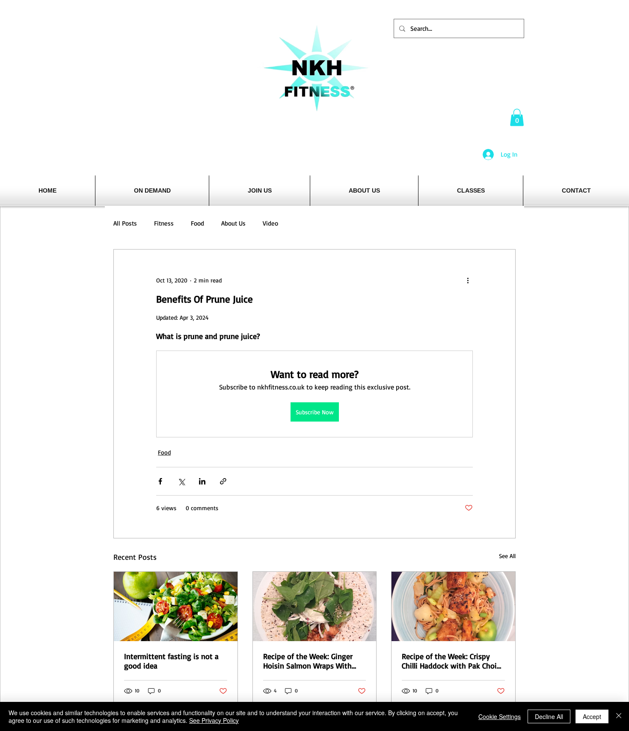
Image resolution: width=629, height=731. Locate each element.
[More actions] (468, 280)
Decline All (549, 716)
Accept (592, 716)
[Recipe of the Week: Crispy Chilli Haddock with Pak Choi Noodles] (453, 606)
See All (507, 555)
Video (270, 223)
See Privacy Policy (214, 720)
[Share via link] (223, 481)
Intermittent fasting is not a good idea (171, 660)
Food (197, 223)
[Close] (619, 716)
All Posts (125, 223)
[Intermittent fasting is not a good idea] (175, 606)
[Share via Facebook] (160, 481)
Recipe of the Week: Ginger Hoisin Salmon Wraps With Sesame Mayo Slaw (308, 660)
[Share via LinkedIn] (202, 481)
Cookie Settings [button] (499, 716)
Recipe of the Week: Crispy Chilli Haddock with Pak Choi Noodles (449, 660)
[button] (517, 117)
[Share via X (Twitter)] (181, 481)
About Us (233, 223)
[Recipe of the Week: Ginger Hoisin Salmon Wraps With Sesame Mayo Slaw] (315, 606)
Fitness (164, 223)
